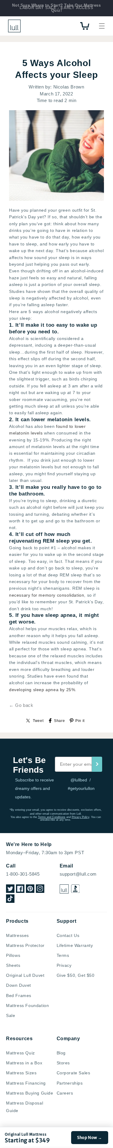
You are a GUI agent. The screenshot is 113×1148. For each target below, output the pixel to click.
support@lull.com (78, 874)
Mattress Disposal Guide (24, 1107)
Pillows (13, 955)
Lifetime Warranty (75, 945)
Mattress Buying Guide (29, 1093)
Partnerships (70, 1083)
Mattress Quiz (20, 1052)
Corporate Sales (73, 1072)
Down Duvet (18, 985)
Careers (65, 1093)
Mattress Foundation (27, 1005)
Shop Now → (89, 1137)
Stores (63, 1062)
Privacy (64, 965)
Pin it (80, 721)
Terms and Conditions (51, 817)
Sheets (13, 965)
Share (59, 721)
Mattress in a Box (24, 1062)
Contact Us (68, 935)
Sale (10, 1015)
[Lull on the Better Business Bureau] (75, 888)
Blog (61, 1052)
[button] (101, 26)
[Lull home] (64, 888)
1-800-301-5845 (22, 874)
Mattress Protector (25, 945)
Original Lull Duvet (25, 975)
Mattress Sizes (21, 1072)
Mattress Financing (26, 1083)
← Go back (21, 705)
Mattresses (17, 935)
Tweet (38, 721)
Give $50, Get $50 (76, 975)
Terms (63, 955)
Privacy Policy (80, 817)
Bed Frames (18, 995)
